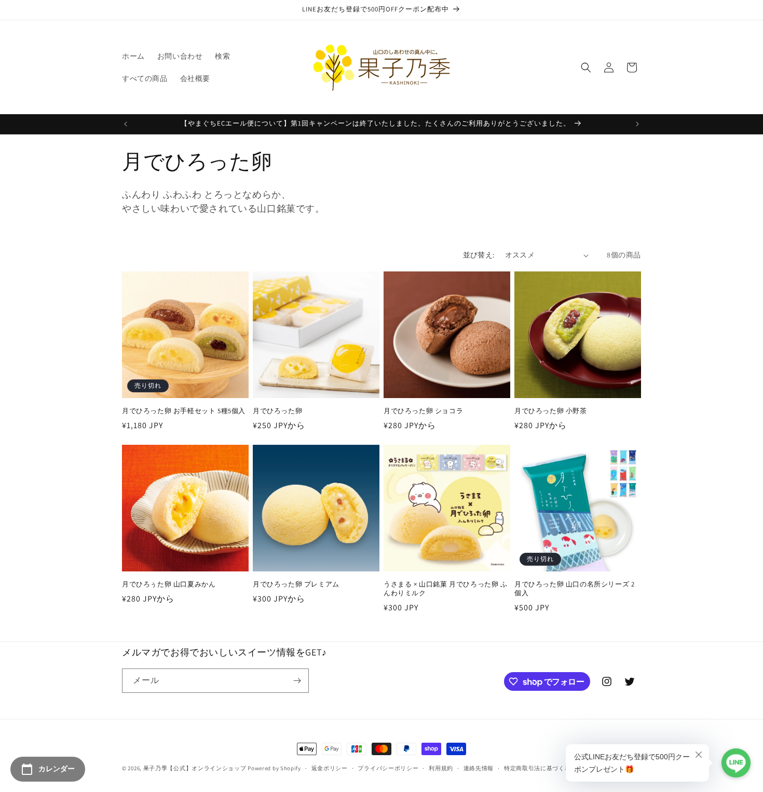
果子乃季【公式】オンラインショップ (195, 768)
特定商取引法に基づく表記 (540, 768)
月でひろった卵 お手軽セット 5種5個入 (184, 411)
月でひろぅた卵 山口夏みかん (168, 584)
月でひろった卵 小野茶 (550, 411)
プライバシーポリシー (388, 768)
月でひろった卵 (277, 411)
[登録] (296, 680)
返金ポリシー (329, 768)
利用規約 (441, 768)
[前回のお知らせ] (125, 124)
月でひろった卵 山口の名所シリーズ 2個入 (574, 588)
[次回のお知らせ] (637, 124)
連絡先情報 (479, 768)
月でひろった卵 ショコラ (423, 411)
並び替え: (479, 255)
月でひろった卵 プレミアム (296, 584)
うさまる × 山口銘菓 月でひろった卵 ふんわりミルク (446, 588)
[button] (586, 67)
